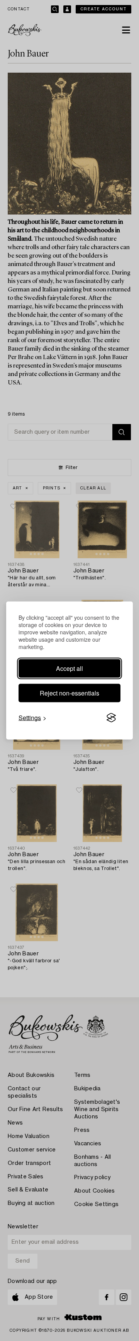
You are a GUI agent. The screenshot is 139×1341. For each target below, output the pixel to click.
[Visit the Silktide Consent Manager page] (111, 718)
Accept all (69, 668)
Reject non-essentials (69, 693)
